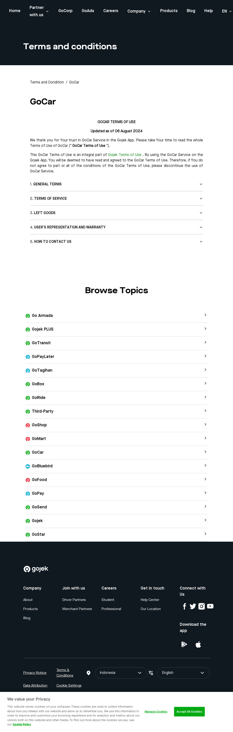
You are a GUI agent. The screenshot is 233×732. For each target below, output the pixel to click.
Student (107, 599)
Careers (110, 11)
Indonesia (107, 673)
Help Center (150, 599)
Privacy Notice (34, 672)
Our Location (151, 608)
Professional (111, 608)
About (28, 599)
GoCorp (65, 11)
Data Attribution (35, 685)
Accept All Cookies (189, 712)
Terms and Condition (47, 82)
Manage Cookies (156, 712)
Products (169, 11)
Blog (191, 11)
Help (208, 11)
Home (14, 11)
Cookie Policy (22, 724)
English (167, 673)
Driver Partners (74, 599)
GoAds (88, 11)
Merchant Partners (77, 608)
